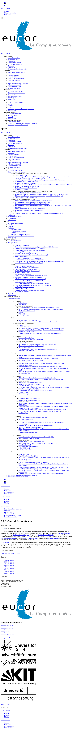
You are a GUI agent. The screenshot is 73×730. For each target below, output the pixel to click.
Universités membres (14, 58)
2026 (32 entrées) (9, 560)
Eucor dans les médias (14, 80)
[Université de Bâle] (18, 651)
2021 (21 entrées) (9, 568)
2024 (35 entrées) (9, 563)
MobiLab (10, 117)
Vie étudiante (11, 94)
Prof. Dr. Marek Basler (64, 533)
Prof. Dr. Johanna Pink (53, 538)
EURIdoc (10, 105)
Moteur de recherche (10, 13)
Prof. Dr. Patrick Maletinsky (46, 535)
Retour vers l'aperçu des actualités (10, 553)
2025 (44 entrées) (9, 562)
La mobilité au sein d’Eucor (15, 91)
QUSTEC (11, 107)
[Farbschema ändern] (1, 18)
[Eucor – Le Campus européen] (36, 50)
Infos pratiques (12, 99)
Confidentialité (8, 493)
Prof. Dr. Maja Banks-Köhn (8, 538)
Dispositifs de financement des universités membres (22, 123)
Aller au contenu (5, 8)
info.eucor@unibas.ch (7, 625)
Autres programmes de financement (18, 125)
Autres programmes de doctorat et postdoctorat (21, 109)
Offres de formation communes (16, 93)
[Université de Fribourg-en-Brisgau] (18, 656)
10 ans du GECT (12, 77)
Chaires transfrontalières (14, 113)
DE (5, 2)
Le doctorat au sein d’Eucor (15, 102)
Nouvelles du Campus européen (17, 72)
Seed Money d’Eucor (14, 121)
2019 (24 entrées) (9, 571)
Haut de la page (5, 704)
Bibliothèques (12, 97)
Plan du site (7, 14)
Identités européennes (14, 88)
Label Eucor (11, 67)
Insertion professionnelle (15, 96)
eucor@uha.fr (4, 632)
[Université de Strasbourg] (18, 701)
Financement (11, 61)
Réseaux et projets (13, 115)
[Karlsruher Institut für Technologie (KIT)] (18, 684)
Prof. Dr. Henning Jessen (30, 538)
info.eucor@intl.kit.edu (7, 635)
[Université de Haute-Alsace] (18, 666)
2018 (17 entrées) (9, 573)
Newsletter (11, 74)
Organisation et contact (14, 62)
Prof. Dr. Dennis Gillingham (21, 535)
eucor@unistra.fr (5, 638)
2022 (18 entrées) (9, 567)
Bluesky (6, 503)
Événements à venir (13, 75)
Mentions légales (9, 492)
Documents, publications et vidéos (17, 69)
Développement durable (14, 86)
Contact (6, 11)
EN (5, 5)
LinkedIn (6, 500)
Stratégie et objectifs (13, 59)
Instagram (7, 501)
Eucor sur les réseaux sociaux (16, 78)
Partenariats (11, 66)
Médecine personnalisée (14, 85)
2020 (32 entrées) (9, 570)
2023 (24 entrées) (9, 565)
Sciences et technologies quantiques (18, 83)
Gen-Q (10, 104)
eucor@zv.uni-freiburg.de (8, 628)
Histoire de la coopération (15, 64)
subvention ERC (7, 542)
